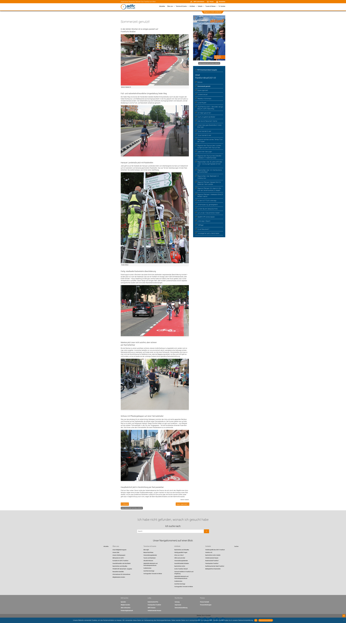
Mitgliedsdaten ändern (119, 577)
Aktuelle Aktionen (148, 560)
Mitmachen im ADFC (118, 558)
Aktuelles (162, 6)
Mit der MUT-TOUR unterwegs (207, 200)
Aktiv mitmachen (125, 607)
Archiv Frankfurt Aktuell (181, 569)
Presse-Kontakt (204, 602)
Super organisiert (203, 90)
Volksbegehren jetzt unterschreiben (208, 233)
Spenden (123, 602)
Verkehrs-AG (208, 552)
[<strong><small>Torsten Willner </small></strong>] (155, 217)
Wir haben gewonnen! (204, 113)
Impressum (178, 605)
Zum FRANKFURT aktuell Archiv (209, 63)
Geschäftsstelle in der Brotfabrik (121, 563)
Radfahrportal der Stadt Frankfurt (214, 566)
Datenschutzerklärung (181, 607)
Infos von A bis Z (179, 555)
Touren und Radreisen (149, 558)
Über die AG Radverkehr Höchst (207, 121)
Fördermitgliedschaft (127, 610)
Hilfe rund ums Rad (179, 558)
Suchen (236, 546)
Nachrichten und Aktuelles (120, 566)
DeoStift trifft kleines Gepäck (206, 217)
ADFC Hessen (151, 607)
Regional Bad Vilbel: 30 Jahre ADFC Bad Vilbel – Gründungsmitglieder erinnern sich (209, 164)
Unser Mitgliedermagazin (119, 549)
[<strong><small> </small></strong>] (155, 310)
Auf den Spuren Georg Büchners (208, 209)
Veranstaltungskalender (150, 555)
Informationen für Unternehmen (121, 574)
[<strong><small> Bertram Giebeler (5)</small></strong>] (155, 60)
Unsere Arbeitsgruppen (119, 555)
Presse (212, 1)
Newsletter (222, 1)
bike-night (146, 549)
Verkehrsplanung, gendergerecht (208, 205)
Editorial (200, 82)
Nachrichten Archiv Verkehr (212, 555)
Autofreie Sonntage (148, 571)
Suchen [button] (222, 6)
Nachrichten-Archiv (179, 566)
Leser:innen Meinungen (205, 152)
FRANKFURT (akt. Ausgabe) (122, 569)
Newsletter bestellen (118, 571)
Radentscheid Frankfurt (212, 560)
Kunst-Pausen (202, 103)
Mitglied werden (125, 605)
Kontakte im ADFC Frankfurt (120, 560)
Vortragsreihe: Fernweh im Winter (152, 573)
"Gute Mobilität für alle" (204, 131)
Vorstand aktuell (203, 94)
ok (256, 620)
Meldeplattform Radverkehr (213, 569)
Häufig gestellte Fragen (180, 552)
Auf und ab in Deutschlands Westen (209, 213)
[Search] (206, 531)
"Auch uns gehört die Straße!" (206, 117)
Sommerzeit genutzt (204, 86)
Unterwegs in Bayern (204, 221)
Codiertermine (147, 568)
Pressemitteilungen (205, 605)
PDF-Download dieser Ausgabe (207, 70)
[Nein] (344, 620)
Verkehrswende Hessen (211, 558)
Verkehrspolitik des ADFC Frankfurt (215, 549)
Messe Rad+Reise (148, 552)
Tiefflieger (201, 225)
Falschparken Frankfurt (211, 563)
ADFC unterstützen (198, 1)
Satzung (177, 602)
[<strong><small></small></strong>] (155, 131)
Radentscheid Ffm (153, 602)
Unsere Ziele (116, 552)
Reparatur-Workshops (204, 98)
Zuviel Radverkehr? (203, 229)
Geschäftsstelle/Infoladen (181, 563)
